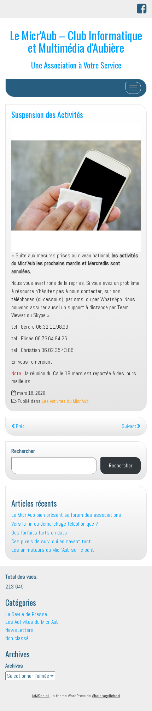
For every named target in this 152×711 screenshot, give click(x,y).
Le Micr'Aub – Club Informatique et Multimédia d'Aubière (76, 41)
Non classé (17, 638)
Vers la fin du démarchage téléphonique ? (54, 523)
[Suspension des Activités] (76, 187)
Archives (14, 665)
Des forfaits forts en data (39, 532)
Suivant (129, 426)
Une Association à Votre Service (76, 65)
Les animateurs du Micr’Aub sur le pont (52, 550)
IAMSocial (40, 695)
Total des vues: (22, 576)
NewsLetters (19, 630)
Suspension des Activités (47, 114)
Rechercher (23, 451)
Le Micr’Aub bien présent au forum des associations (66, 515)
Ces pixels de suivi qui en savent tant (51, 541)
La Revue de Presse (26, 614)
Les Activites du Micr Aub (65, 401)
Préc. (20, 426)
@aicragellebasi (106, 695)
